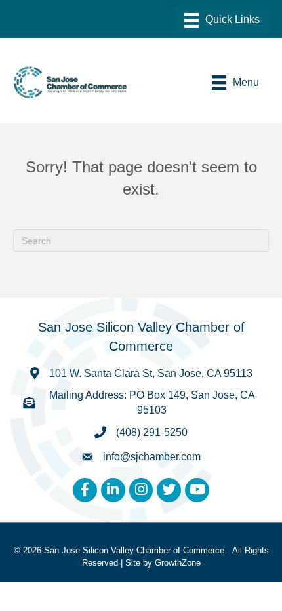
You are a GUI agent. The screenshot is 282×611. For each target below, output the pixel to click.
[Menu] (222, 20)
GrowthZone (178, 563)
